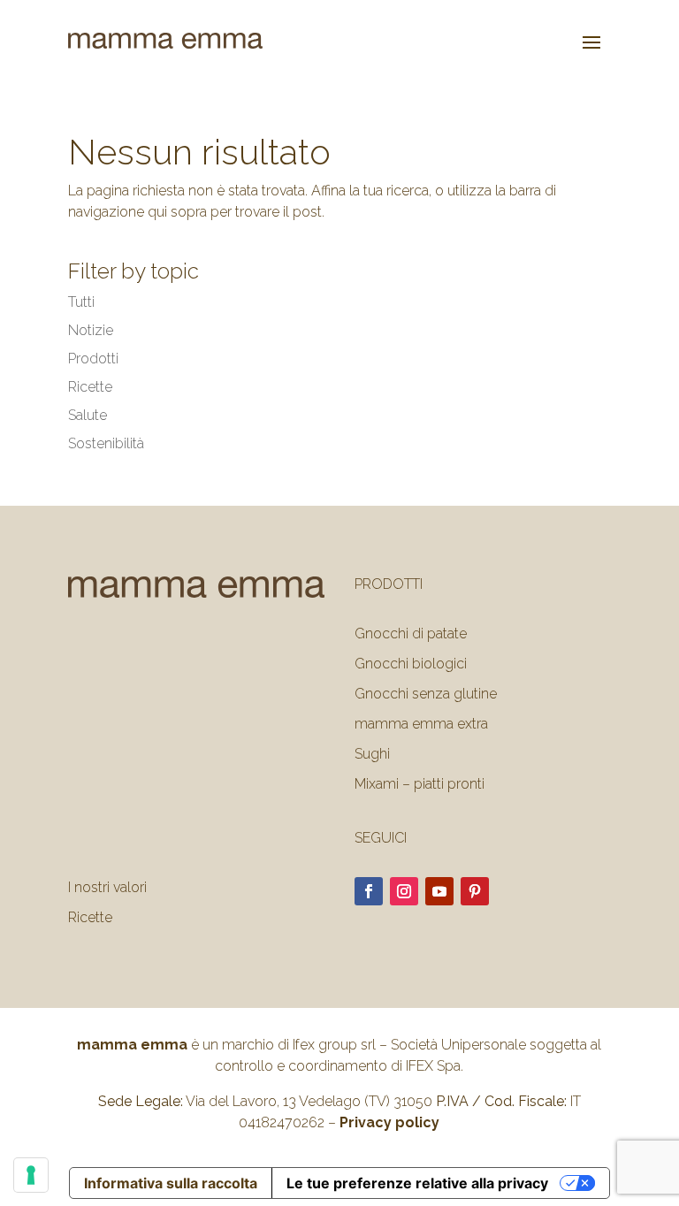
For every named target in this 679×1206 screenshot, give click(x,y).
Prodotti (93, 358)
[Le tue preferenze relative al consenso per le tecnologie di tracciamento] (31, 1175)
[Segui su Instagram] (404, 891)
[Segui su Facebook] (369, 891)
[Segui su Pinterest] (475, 891)
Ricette (90, 386)
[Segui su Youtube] (439, 891)
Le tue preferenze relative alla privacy (417, 1183)
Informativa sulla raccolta (170, 1183)
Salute (87, 415)
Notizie (90, 330)
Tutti (81, 302)
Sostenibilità (106, 443)
